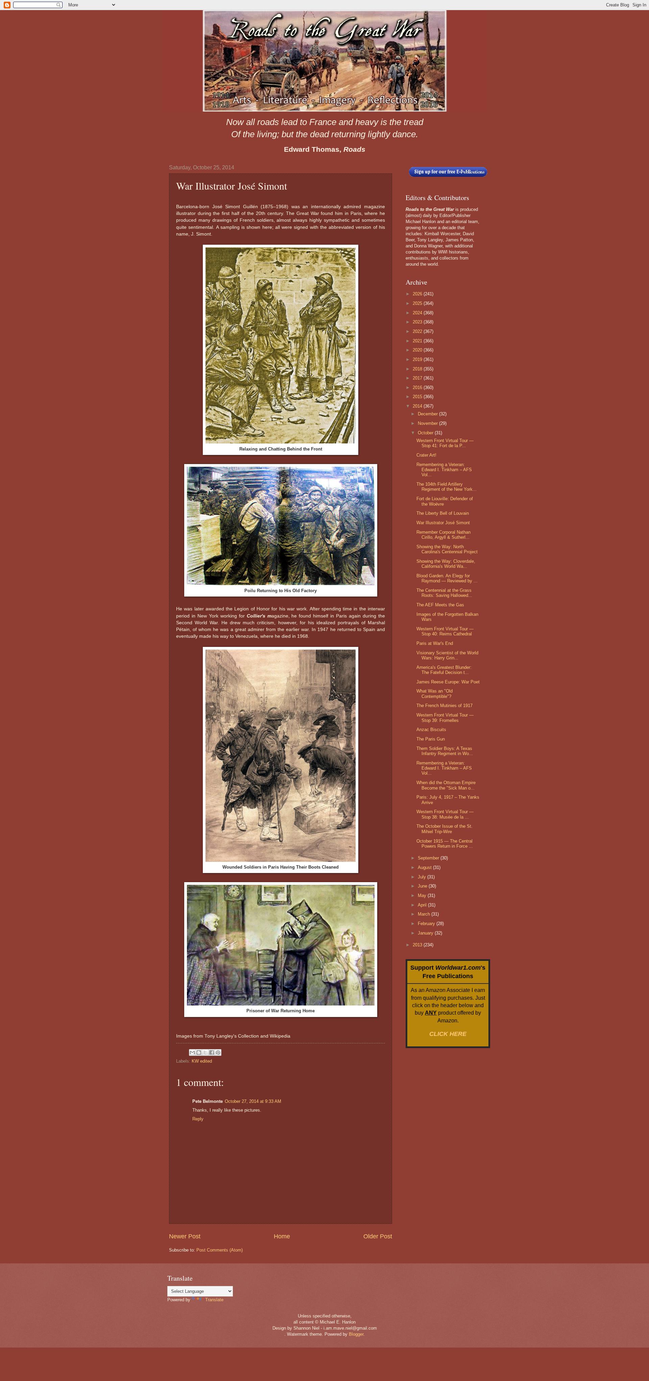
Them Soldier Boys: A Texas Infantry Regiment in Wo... (444, 751)
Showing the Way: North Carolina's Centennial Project (447, 549)
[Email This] (192, 1052)
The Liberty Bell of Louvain (442, 513)
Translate (214, 1299)
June (423, 886)
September (429, 858)
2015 (418, 396)
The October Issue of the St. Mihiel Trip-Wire (444, 829)
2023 (418, 321)
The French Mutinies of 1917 (444, 705)
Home (282, 1236)
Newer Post (184, 1236)
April (423, 904)
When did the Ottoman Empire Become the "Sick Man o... (446, 785)
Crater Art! (426, 455)
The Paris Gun (430, 739)
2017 (418, 378)
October (426, 432)
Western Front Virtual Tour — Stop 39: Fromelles (445, 717)
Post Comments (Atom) (219, 1250)
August (425, 867)
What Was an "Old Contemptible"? (434, 693)
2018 (418, 368)
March (424, 914)
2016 (418, 387)
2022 (418, 331)
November (428, 423)
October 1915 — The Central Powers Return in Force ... (444, 844)
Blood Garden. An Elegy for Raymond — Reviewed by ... (447, 578)
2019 (418, 359)
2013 (418, 944)
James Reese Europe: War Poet (448, 681)
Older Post (377, 1236)
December (428, 413)
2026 (418, 293)
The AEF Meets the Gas (440, 604)
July (422, 876)
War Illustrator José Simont (443, 522)
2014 (418, 406)
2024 (418, 312)
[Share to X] (205, 1052)
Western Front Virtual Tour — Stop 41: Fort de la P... (445, 443)
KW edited (202, 1061)
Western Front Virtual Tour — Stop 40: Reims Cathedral (445, 631)
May (423, 895)
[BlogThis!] (198, 1052)
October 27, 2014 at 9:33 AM (253, 1101)
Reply (197, 1118)
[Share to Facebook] (211, 1052)
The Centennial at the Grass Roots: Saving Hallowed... (444, 593)
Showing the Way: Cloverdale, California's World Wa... (445, 564)
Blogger (356, 1334)
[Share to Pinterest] (218, 1052)
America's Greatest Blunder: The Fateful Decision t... (444, 670)
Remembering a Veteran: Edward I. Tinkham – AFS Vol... (444, 470)
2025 (418, 303)
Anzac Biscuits (431, 729)
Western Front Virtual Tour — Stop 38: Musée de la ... (445, 814)
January (426, 933)
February (427, 923)
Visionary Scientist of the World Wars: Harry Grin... (447, 655)
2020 (418, 350)
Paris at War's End (434, 643)
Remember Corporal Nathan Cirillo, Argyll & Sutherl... (443, 535)
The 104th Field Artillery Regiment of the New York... (446, 487)
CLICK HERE (447, 1034)
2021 (418, 340)
